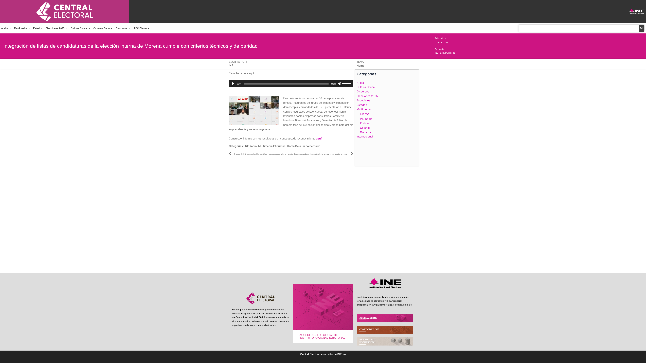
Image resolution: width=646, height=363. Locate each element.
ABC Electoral (142, 28)
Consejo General (103, 28)
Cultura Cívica (79, 28)
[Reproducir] (233, 83)
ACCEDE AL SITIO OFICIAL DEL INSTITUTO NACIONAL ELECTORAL (322, 336)
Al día (4, 28)
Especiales (363, 100)
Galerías (365, 127)
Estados (38, 28)
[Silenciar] (339, 83)
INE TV (364, 114)
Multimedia (20, 28)
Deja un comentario (307, 146)
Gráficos (365, 132)
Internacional (365, 136)
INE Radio (439, 53)
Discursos (121, 28)
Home (291, 146)
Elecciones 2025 (55, 28)
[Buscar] (641, 28)
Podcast (365, 123)
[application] (291, 83)
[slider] (347, 83)
